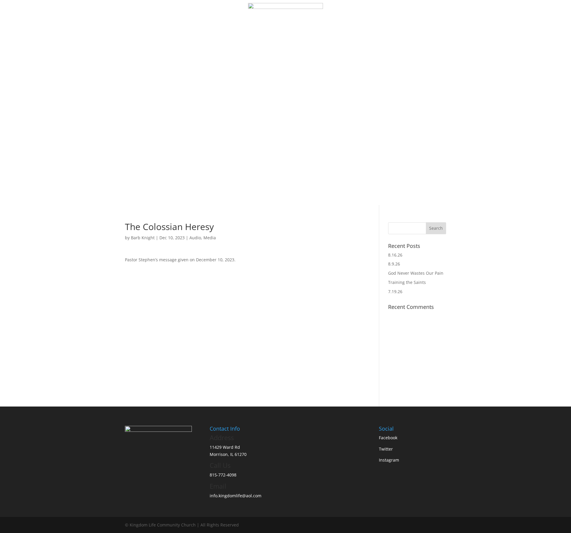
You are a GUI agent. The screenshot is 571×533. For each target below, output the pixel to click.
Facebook (388, 437)
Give (332, 38)
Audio (195, 237)
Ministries (287, 38)
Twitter (386, 449)
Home (240, 38)
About (258, 38)
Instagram (389, 460)
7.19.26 (395, 291)
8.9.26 (394, 264)
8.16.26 (395, 255)
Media (315, 38)
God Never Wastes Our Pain (415, 273)
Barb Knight (143, 237)
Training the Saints (407, 282)
